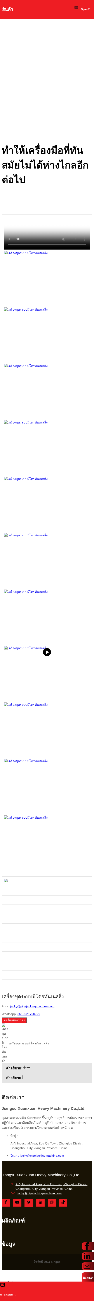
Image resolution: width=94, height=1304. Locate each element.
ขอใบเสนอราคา (14, 1020)
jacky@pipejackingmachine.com (32, 1006)
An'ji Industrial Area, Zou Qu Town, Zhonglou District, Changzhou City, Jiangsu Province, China (52, 1186)
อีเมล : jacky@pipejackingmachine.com (37, 1155)
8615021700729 (28, 1014)
